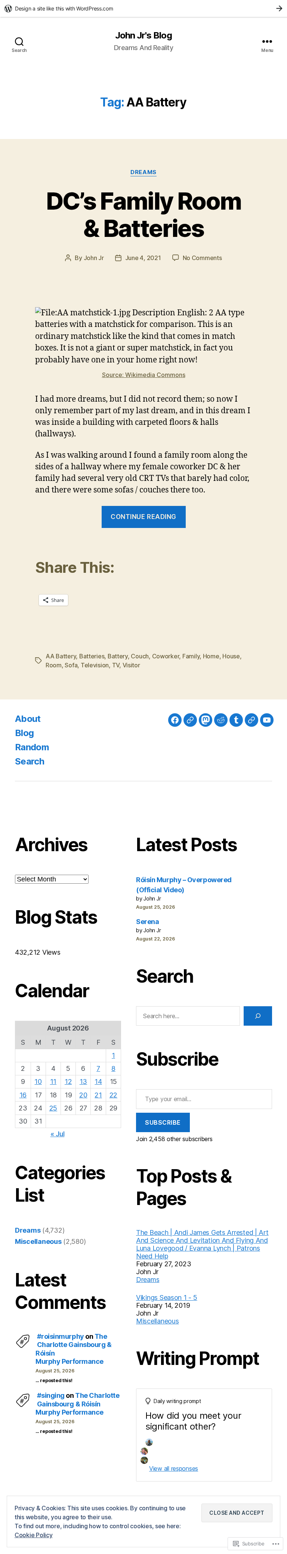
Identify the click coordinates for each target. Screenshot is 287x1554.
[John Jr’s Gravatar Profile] (190, 720)
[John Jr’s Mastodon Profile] (205, 720)
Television (95, 665)
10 (37, 1081)
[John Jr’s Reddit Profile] (221, 720)
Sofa (71, 665)
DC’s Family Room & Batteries (143, 214)
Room (54, 665)
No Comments (202, 258)
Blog (24, 732)
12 (68, 1081)
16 (23, 1095)
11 (53, 1081)
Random (32, 747)
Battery (118, 656)
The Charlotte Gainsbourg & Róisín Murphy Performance (77, 1403)
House (231, 656)
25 (53, 1108)
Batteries (92, 656)
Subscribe (163, 1122)
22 (113, 1095)
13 (83, 1081)
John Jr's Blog (143, 35)
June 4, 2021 (143, 258)
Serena (147, 922)
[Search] (258, 1016)
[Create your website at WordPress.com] (143, 8)
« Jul (57, 1134)
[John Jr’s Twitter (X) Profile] (251, 720)
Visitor (131, 665)
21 (98, 1095)
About (28, 718)
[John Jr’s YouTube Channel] (267, 720)
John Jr (94, 258)
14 (98, 1081)
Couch (140, 656)
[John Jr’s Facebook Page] (175, 720)
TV (115, 665)
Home (211, 656)
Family (191, 656)
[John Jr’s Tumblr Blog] (236, 720)
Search (29, 761)
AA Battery (61, 656)
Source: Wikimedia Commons (143, 375)
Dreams (143, 172)
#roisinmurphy (60, 1336)
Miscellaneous (38, 1241)
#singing (51, 1395)
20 (83, 1095)
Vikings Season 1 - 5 (166, 1297)
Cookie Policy (34, 1535)
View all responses (173, 1468)
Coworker (165, 656)
